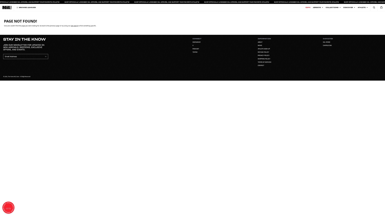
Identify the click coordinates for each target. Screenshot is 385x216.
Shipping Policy (264, 59)
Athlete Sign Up (264, 49)
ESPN (308, 7)
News (260, 45)
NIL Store (326, 42)
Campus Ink (327, 45)
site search (74, 26)
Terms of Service (264, 62)
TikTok (194, 52)
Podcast (195, 49)
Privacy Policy (264, 55)
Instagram (196, 42)
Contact (261, 65)
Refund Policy (263, 52)
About (260, 42)
